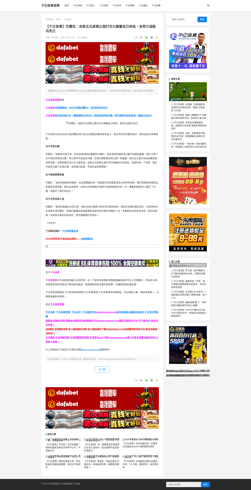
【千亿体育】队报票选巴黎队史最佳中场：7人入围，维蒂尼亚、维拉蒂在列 (141, 464)
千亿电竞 (103, 5)
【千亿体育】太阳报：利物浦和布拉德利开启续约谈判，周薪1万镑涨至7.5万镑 (188, 107)
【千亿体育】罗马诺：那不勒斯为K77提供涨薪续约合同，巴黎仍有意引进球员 (188, 273)
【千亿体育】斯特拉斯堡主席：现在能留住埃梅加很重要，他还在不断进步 (63, 464)
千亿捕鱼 (143, 5)
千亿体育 (77, 5)
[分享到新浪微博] (141, 37)
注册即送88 (87, 239)
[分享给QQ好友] (152, 37)
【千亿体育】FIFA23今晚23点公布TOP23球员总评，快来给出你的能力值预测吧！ (188, 313)
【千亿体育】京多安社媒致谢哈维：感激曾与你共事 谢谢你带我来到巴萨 (189, 125)
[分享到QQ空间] (157, 37)
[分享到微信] (146, 37)
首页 (67, 5)
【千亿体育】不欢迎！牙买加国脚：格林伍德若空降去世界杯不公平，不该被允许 (63, 447)
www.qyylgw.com (90, 349)
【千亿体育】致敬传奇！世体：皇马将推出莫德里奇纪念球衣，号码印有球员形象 (188, 284)
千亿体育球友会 (70, 231)
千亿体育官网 (50, 5)
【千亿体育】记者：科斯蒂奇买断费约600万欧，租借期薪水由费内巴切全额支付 (188, 136)
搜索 (202, 19)
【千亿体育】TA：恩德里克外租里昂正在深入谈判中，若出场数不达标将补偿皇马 (101, 447)
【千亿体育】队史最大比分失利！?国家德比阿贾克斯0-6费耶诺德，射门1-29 (189, 294)
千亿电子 (117, 5)
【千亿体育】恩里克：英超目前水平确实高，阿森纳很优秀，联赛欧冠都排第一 (101, 464)
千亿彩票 (156, 5)
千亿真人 (90, 5)
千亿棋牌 (130, 5)
